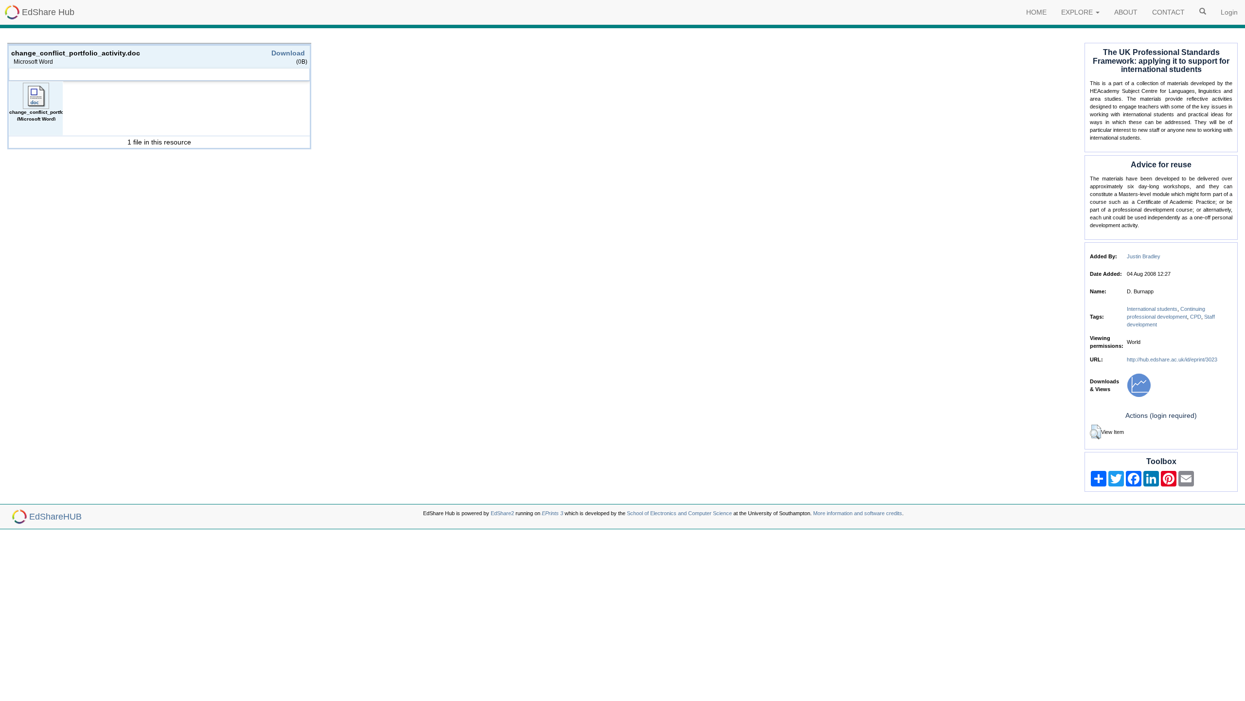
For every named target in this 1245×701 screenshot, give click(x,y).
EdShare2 (502, 513)
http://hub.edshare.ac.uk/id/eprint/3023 (1172, 359)
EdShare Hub (48, 12)
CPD (1195, 317)
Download (288, 53)
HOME (1036, 12)
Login (1229, 12)
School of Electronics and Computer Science (679, 513)
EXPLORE (1078, 12)
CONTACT (1168, 12)
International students (1152, 309)
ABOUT (1126, 12)
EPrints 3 (552, 513)
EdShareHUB (55, 516)
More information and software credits (857, 513)
